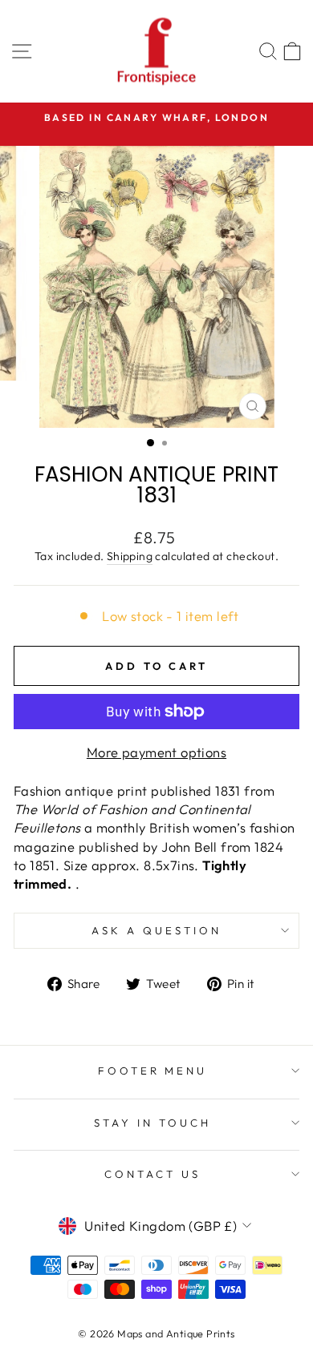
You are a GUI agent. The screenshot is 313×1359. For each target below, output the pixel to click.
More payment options (156, 752)
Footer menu (153, 1070)
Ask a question (156, 930)
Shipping (129, 556)
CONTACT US (152, 1173)
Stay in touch (152, 1122)
